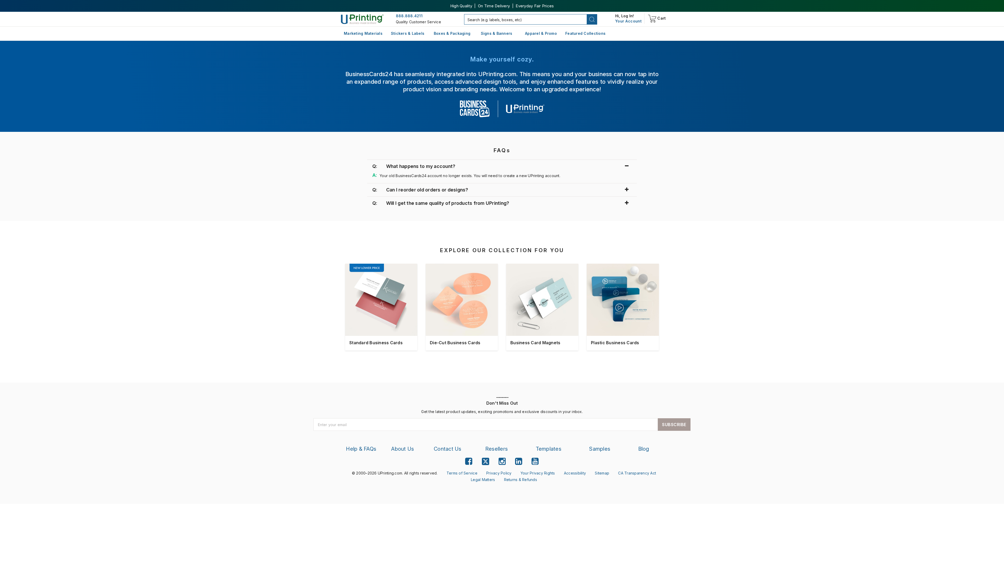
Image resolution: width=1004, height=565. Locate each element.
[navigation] (628, 21)
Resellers (496, 449)
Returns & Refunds (520, 479)
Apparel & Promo (541, 33)
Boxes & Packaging (452, 33)
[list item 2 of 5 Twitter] (485, 462)
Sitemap (602, 473)
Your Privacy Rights (538, 473)
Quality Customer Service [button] (418, 22)
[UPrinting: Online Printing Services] (362, 19)
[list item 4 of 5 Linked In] (518, 461)
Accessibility (575, 473)
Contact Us (447, 449)
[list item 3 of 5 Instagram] (502, 461)
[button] (592, 19)
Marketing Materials (363, 33)
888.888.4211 (409, 16)
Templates (548, 449)
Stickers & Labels (407, 33)
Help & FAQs (361, 449)
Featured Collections (585, 33)
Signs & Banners (496, 33)
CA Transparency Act (637, 473)
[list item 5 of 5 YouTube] (535, 461)
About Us (402, 449)
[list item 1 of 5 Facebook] (468, 461)
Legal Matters (483, 479)
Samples (599, 449)
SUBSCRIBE (674, 424)
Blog (643, 449)
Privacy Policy (499, 473)
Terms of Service (462, 473)
